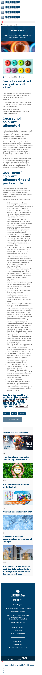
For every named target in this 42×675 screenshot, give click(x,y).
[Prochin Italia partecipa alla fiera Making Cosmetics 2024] (18, 443)
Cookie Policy (17, 644)
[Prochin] (10, 11)
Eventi (5, 453)
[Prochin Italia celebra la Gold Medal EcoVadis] (18, 470)
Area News (12, 35)
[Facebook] (18, 600)
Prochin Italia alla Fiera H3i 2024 (17, 512)
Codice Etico (18, 631)
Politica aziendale (17, 627)
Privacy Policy (17, 641)
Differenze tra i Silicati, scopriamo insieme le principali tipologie (17, 539)
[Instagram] (21, 600)
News (22, 77)
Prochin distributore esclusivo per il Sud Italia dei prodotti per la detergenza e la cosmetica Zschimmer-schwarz (17, 570)
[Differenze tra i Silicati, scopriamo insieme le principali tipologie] (18, 522)
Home (6, 35)
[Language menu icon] (2, 22)
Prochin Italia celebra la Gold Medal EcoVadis (16, 485)
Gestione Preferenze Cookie (18, 647)
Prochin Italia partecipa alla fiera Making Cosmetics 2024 (16, 458)
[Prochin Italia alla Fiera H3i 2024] (18, 497)
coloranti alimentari (15, 400)
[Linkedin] (14, 600)
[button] (6, 413)
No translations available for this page (19, 665)
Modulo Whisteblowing (18, 634)
